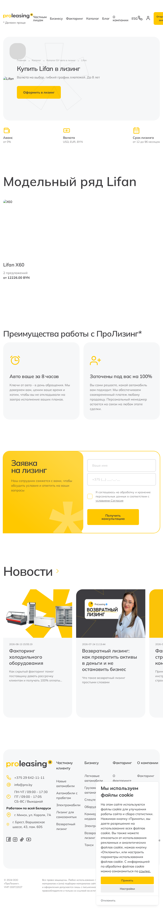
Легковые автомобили (93, 778)
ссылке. (145, 871)
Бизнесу (56, 18)
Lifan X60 (13, 265)
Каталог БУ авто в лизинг (61, 60)
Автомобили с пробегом (67, 795)
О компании (120, 18)
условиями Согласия (109, 500)
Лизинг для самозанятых (66, 814)
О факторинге (122, 778)
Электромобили (68, 805)
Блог (106, 18)
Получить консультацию (113, 517)
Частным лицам (40, 18)
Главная (21, 60)
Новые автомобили (65, 783)
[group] (37, 653)
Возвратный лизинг (65, 826)
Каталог (92, 18)
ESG (135, 18)
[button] (154, 381)
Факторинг (74, 18)
